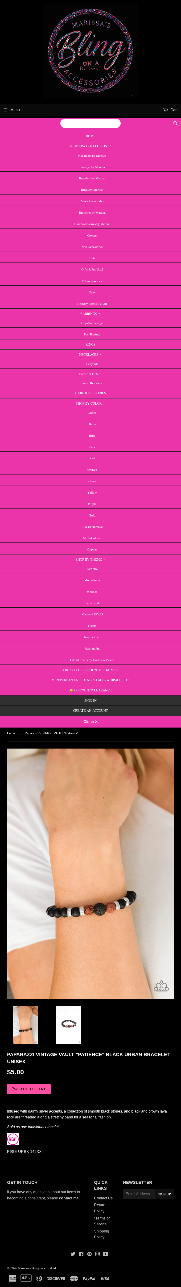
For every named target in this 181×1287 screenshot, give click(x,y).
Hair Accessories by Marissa (92, 224)
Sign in (90, 700)
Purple (92, 504)
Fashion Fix (92, 648)
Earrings (89, 313)
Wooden (92, 591)
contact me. (70, 1198)
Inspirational (92, 637)
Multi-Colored (92, 538)
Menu (14, 110)
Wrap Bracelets (92, 383)
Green (92, 481)
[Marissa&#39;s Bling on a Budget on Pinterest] (89, 1255)
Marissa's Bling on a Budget (37, 1268)
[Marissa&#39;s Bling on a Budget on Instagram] (97, 1255)
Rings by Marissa (92, 189)
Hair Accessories (90, 393)
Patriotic (92, 569)
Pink (92, 447)
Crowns (92, 235)
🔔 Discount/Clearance (90, 690)
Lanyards (92, 364)
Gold (92, 515)
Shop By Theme (89, 559)
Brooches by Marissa (92, 212)
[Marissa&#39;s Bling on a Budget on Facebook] (81, 1255)
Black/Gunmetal (92, 527)
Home (90, 136)
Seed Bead (92, 603)
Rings (90, 344)
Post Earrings (92, 334)
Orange (92, 469)
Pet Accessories (92, 281)
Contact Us (103, 1198)
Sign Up (164, 1194)
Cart (173, 110)
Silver (92, 413)
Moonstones (92, 580)
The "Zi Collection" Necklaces (91, 670)
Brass (92, 424)
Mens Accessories (92, 201)
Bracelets (89, 374)
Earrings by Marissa (92, 167)
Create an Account (90, 710)
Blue (92, 435)
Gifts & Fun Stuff (92, 269)
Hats (92, 258)
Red (92, 458)
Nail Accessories (92, 247)
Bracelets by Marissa (92, 178)
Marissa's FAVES (92, 614)
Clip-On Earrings (92, 323)
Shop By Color (89, 403)
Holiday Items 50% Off (92, 303)
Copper (92, 549)
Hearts (92, 625)
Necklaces (89, 354)
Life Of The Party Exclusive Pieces (92, 660)
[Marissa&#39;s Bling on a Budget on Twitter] (73, 1255)
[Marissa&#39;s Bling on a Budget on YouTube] (105, 1255)
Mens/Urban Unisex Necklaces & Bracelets (91, 680)
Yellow (92, 492)
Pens (92, 292)
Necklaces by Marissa (92, 155)
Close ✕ (90, 722)
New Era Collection (89, 146)
